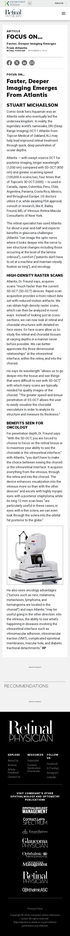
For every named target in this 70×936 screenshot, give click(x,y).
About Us (13, 760)
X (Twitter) (53, 768)
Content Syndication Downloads (34, 768)
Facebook (52, 763)
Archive (12, 765)
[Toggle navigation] (63, 13)
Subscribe (33, 760)
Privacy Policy (35, 908)
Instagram (53, 772)
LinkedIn (51, 777)
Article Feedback (13, 771)
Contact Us (14, 776)
